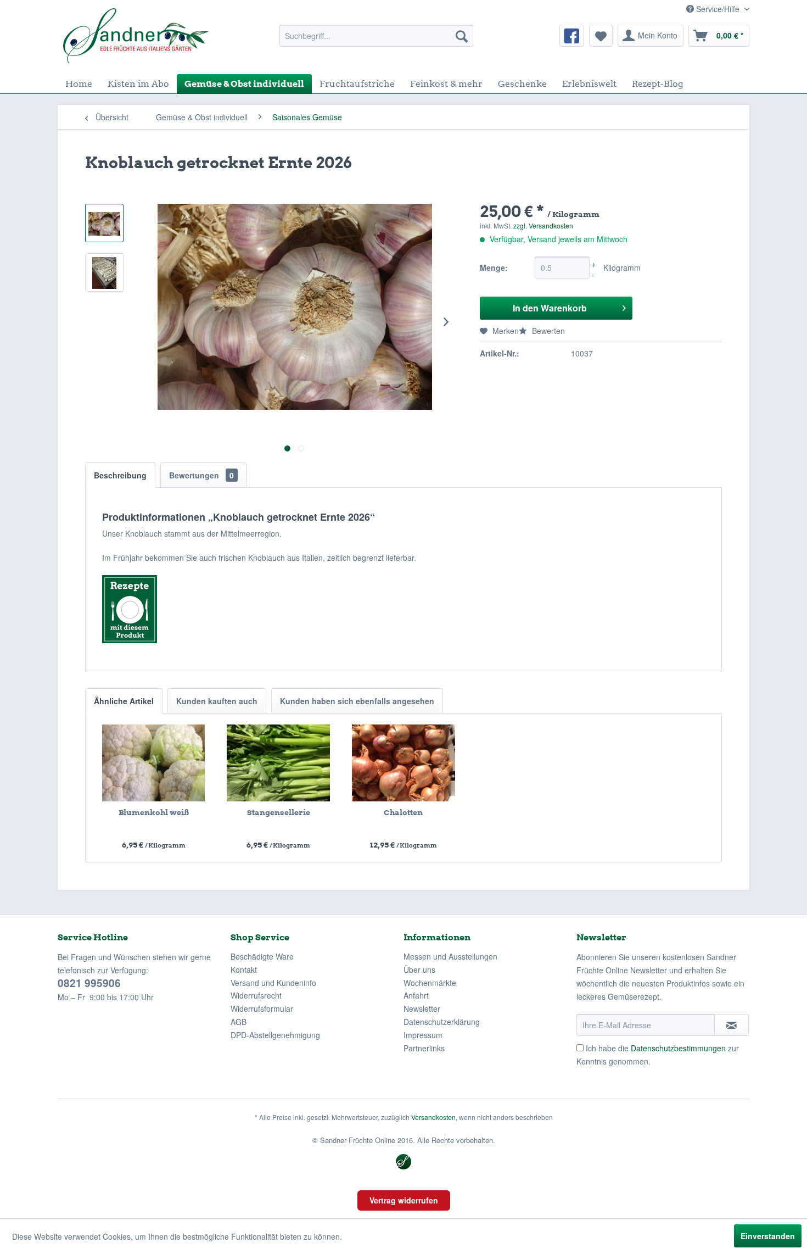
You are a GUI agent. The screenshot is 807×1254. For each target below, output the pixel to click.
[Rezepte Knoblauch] (403, 609)
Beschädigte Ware (262, 956)
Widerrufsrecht (256, 995)
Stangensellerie (278, 812)
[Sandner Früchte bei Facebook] (571, 36)
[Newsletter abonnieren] (731, 1025)
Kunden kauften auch (216, 700)
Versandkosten (433, 1117)
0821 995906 (89, 983)
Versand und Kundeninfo (273, 982)
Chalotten (403, 812)
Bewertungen (201, 475)
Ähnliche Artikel (124, 700)
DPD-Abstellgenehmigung (275, 1034)
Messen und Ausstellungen (450, 956)
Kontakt (244, 969)
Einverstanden (768, 1235)
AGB (238, 1021)
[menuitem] (376, 36)
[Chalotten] (403, 762)
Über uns (419, 969)
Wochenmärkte (430, 982)
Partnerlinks (424, 1048)
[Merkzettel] (601, 36)
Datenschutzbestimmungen (678, 1048)
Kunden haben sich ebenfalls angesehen (357, 700)
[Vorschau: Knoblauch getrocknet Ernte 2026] (104, 223)
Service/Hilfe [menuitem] (718, 8)
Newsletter (422, 1008)
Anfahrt (416, 995)
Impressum (423, 1034)
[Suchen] (461, 36)
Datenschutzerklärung (442, 1021)
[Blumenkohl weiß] (154, 762)
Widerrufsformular (262, 1008)
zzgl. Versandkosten (543, 225)
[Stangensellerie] (279, 762)
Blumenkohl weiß (154, 812)
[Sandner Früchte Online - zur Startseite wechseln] (136, 35)
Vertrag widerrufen (403, 1200)
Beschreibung (120, 475)
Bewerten (547, 330)
